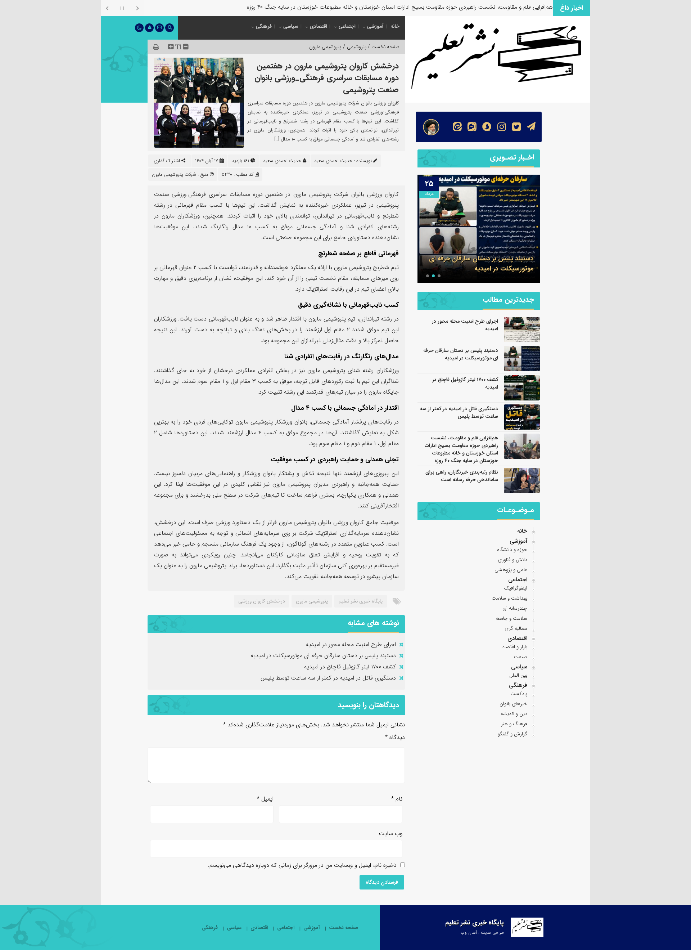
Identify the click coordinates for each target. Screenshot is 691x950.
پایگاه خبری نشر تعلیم (361, 601)
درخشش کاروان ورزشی (261, 601)
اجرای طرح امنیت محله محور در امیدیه (351, 644)
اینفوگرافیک (515, 588)
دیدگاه (395, 737)
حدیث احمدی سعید (282, 161)
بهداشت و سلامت (509, 598)
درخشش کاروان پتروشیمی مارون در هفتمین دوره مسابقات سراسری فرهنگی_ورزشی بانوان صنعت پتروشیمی (326, 78)
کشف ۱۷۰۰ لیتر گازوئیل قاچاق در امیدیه (350, 666)
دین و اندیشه (514, 714)
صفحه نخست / (382, 47)
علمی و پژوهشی (510, 570)
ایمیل (265, 798)
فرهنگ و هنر (514, 724)
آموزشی (375, 26)
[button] (439, 276)
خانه (394, 26)
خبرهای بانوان (513, 704)
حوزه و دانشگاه (512, 550)
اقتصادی (318, 26)
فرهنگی (264, 26)
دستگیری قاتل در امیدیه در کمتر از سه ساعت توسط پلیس (328, 677)
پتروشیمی (356, 47)
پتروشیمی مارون (325, 47)
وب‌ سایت (390, 833)
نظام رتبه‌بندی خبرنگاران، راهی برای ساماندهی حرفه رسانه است (461, 476)
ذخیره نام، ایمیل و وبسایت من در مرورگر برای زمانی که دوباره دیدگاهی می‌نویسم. (302, 865)
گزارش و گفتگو (512, 734)
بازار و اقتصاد (514, 647)
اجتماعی (347, 26)
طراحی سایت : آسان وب (482, 932)
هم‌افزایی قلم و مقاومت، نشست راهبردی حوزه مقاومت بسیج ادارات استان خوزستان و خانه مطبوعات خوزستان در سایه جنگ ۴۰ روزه (461, 449)
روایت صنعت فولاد (531, 7)
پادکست (518, 694)
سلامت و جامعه (511, 618)
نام (396, 798)
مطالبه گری (516, 628)
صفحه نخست (343, 928)
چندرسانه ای (514, 608)
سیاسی (290, 26)
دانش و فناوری (512, 560)
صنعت (520, 657)
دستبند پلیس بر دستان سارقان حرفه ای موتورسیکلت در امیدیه (323, 655)
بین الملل (518, 675)
